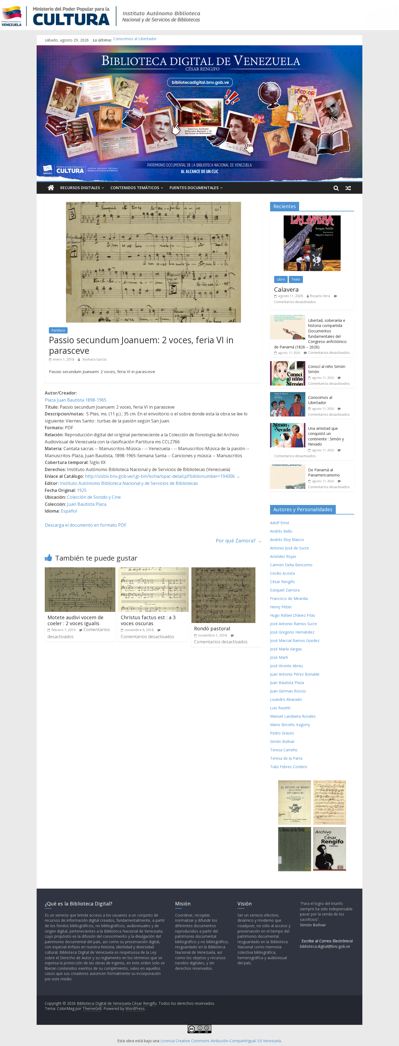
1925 (82, 490)
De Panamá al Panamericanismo (324, 472)
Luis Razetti (280, 707)
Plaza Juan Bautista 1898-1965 (75, 400)
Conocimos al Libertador (135, 40)
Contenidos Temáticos (134, 187)
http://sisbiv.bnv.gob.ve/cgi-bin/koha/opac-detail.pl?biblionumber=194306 (160, 476)
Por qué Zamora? (239, 540)
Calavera (286, 289)
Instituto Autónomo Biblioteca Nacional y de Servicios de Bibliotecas (129, 483)
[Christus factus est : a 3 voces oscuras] (153, 571)
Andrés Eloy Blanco (287, 539)
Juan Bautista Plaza (86, 504)
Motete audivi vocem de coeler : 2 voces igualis (75, 620)
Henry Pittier (281, 606)
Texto (296, 279)
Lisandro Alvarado (286, 699)
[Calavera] (312, 218)
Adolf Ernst (279, 522)
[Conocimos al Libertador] (287, 395)
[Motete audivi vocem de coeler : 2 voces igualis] (80, 571)
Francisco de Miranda (289, 598)
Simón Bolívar (282, 741)
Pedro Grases (282, 733)
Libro (281, 279)
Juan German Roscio (288, 691)
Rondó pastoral (212, 628)
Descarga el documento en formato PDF (85, 525)
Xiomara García (94, 359)
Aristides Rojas (283, 556)
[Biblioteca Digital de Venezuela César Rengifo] (199, 49)
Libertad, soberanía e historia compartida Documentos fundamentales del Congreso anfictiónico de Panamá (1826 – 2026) (310, 333)
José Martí (279, 657)
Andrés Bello (281, 531)
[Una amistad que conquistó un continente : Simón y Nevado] (287, 425)
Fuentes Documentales (194, 187)
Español (69, 511)
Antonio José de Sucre (289, 548)
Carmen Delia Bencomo (291, 564)
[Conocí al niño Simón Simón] (287, 364)
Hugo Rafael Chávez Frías (292, 615)
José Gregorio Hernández (292, 632)
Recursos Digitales (80, 187)
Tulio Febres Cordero (288, 766)
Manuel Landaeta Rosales (293, 716)
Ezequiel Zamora (285, 590)
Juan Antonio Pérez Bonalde (294, 674)
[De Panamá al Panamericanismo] (287, 467)
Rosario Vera (320, 296)
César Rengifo (282, 581)
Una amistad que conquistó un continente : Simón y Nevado (326, 436)
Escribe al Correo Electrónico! (327, 940)
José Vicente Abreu (286, 665)
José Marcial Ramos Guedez (294, 640)
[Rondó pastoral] (223, 571)
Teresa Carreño (283, 749)
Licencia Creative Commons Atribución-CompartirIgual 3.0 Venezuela (220, 1040)
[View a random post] (348, 187)
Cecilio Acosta (282, 573)
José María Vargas (286, 648)
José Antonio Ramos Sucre (293, 623)
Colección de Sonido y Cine (94, 497)
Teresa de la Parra (286, 758)
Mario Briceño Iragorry (290, 724)
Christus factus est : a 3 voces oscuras (148, 620)
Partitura (58, 330)
